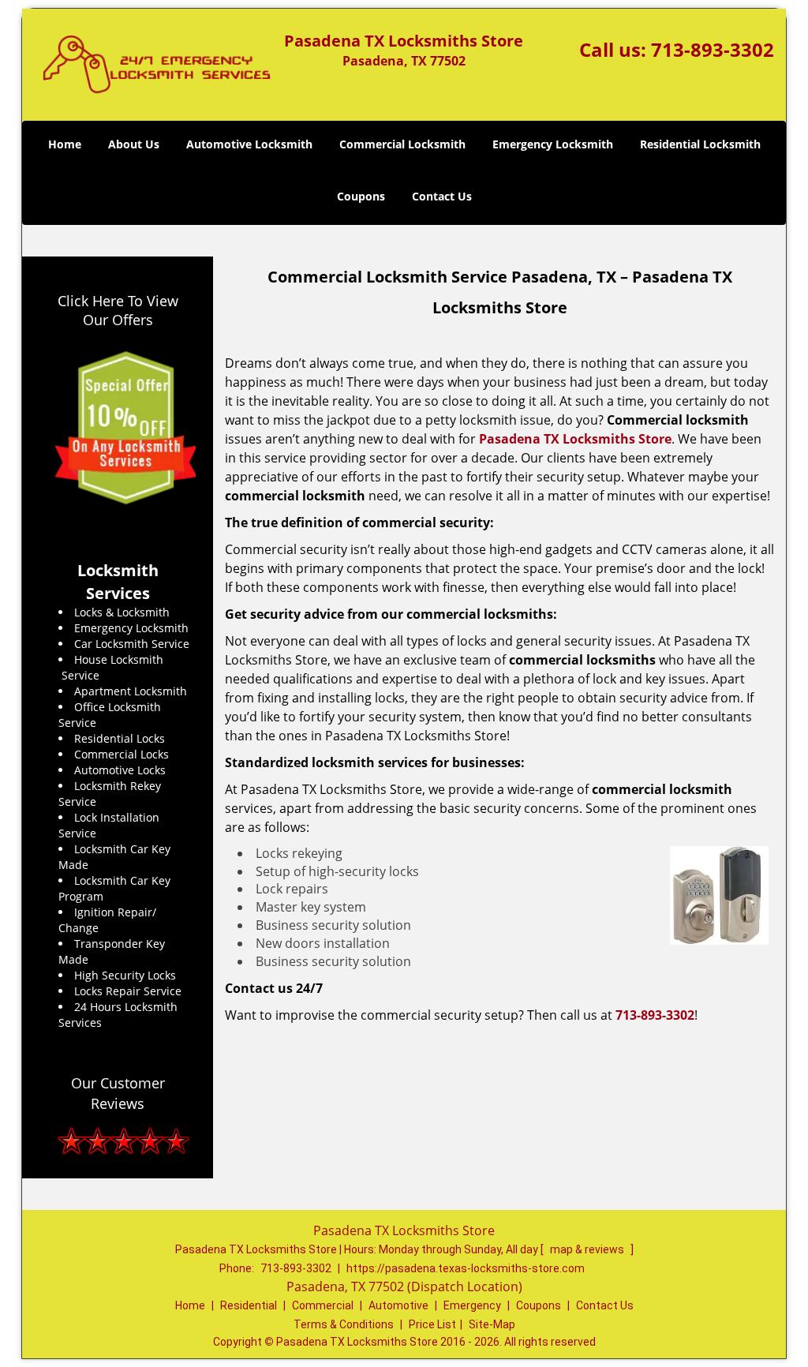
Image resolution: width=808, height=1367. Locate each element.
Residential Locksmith (700, 144)
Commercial (323, 1305)
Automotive (398, 1305)
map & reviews (588, 1249)
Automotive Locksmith (249, 144)
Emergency (472, 1305)
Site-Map (492, 1324)
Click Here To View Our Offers (118, 310)
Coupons (361, 196)
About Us (133, 144)
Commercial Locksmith (402, 144)
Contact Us (442, 196)
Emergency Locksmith (552, 144)
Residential (248, 1305)
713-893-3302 (712, 49)
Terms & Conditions (344, 1324)
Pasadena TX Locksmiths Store (575, 439)
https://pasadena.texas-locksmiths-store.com (465, 1268)
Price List (432, 1324)
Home (64, 144)
